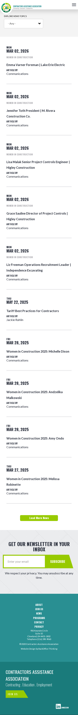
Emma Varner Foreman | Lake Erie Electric (35, 65)
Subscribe (57, 561)
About (39, 605)
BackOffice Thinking (47, 649)
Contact (39, 622)
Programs (39, 618)
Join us (39, 609)
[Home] (21, 5)
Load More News (39, 518)
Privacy (39, 626)
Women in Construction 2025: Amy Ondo (35, 438)
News (39, 613)
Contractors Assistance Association (29, 675)
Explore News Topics (15, 16)
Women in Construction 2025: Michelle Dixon (37, 351)
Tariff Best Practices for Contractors (32, 311)
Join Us (13, 694)
